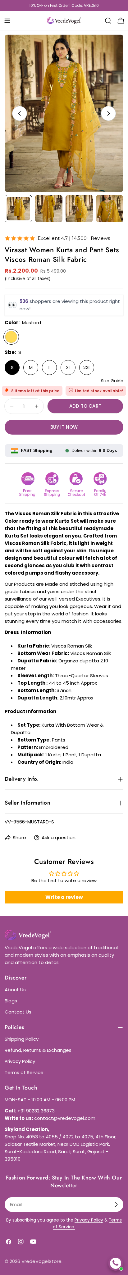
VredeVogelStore (41, 1261)
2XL (86, 367)
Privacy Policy (20, 1061)
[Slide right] (108, 113)
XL (68, 367)
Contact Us (18, 1012)
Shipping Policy (22, 1039)
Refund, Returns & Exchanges (38, 1050)
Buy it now (64, 427)
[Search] (108, 21)
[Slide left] (19, 113)
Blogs (11, 1000)
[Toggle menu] (7, 21)
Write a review (64, 897)
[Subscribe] (116, 1204)
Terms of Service (24, 1072)
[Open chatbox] (115, 1263)
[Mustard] (11, 336)
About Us (15, 989)
